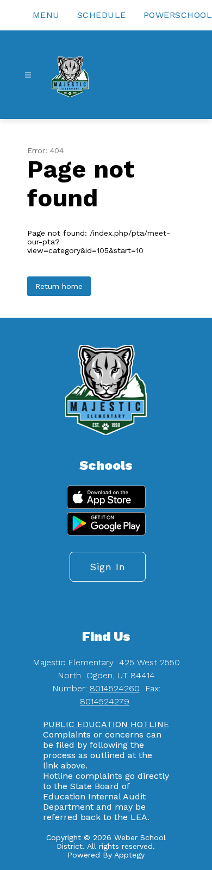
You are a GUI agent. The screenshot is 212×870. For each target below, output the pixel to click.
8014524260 (115, 688)
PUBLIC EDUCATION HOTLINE (106, 724)
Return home (59, 286)
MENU (46, 15)
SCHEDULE (101, 15)
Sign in (108, 566)
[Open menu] (28, 75)
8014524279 (104, 701)
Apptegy (129, 854)
